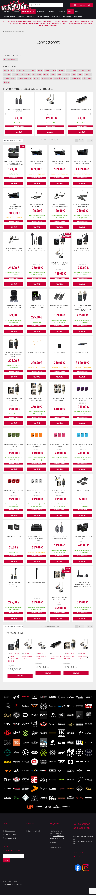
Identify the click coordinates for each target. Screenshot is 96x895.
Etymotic (7, 74)
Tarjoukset (16, 11)
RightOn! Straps (9, 78)
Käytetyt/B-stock (9, 16)
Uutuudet (7, 11)
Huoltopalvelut (78, 16)
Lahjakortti (30, 16)
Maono (45, 74)
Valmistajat (21, 16)
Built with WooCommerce (12, 884)
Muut (76, 11)
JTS (33, 74)
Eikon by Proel (85, 70)
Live (69, 11)
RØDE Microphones (25, 78)
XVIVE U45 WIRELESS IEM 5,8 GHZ (69, 656)
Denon (75, 70)
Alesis (18, 70)
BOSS (69, 70)
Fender (15, 74)
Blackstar (61, 70)
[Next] (90, 114)
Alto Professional (29, 70)
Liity (6, 860)
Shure (66, 78)
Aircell (6, 70)
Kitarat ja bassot (27, 11)
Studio (61, 11)
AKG (12, 70)
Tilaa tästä (20, 676)
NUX (59, 74)
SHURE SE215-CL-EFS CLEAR (27, 656)
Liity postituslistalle (43, 16)
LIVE (12, 31)
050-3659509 (58, 836)
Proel (74, 74)
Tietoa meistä (56, 16)
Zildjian (6, 82)
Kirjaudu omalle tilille (33, 831)
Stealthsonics (75, 78)
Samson (36, 78)
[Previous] (6, 114)
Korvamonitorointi (10, 59)
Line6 (39, 74)
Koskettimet (40, 11)
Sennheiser (58, 78)
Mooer (53, 74)
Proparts (88, 74)
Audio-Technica (50, 70)
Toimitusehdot (67, 16)
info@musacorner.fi (57, 838)
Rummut (51, 11)
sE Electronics (47, 78)
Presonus (66, 74)
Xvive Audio (86, 78)
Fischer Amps (25, 74)
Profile (80, 74)
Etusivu (7, 31)
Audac (40, 70)
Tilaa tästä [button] (19, 132)
